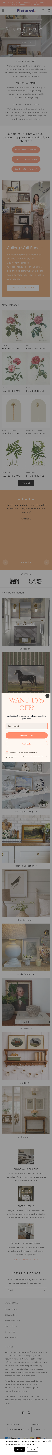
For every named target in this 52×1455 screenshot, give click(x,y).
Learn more (31, 1444)
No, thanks (26, 744)
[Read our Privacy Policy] (46, 756)
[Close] (49, 1441)
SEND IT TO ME (26, 735)
